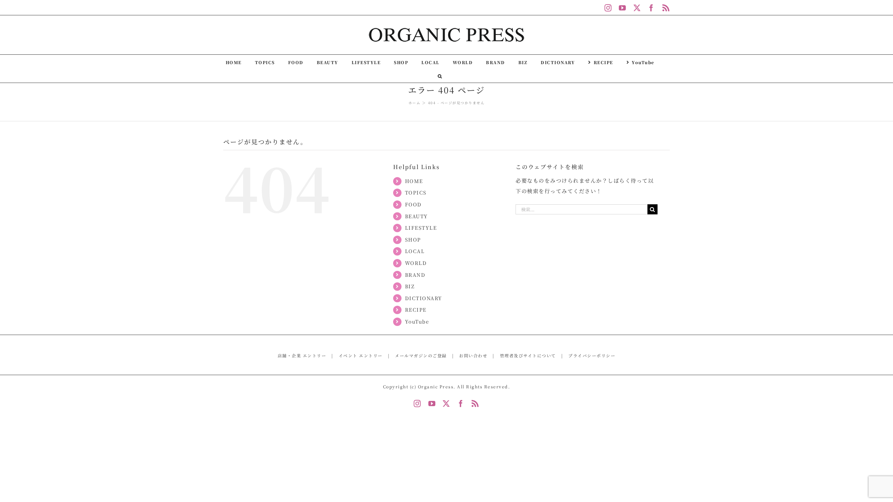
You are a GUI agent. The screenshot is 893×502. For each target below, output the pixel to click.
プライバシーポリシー (591, 355)
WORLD (416, 262)
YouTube (417, 321)
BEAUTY (416, 216)
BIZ (410, 286)
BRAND (415, 274)
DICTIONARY (423, 298)
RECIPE (416, 309)
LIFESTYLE (421, 227)
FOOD (413, 204)
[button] (440, 76)
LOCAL (415, 251)
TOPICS (416, 192)
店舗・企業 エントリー (302, 355)
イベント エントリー (361, 355)
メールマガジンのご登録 (421, 355)
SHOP (413, 239)
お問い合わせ (473, 355)
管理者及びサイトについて (528, 355)
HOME (414, 180)
